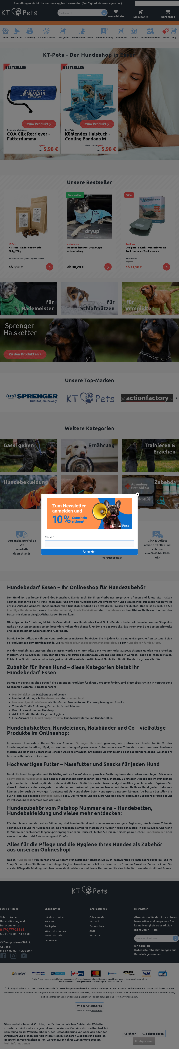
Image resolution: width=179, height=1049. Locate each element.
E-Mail (48, 537)
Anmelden (89, 551)
